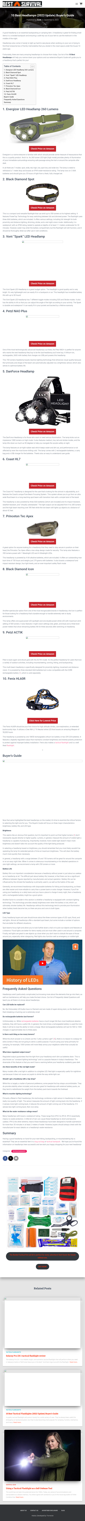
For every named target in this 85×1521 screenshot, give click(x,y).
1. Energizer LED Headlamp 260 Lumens (19, 70)
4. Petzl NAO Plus (10, 78)
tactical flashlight (62, 743)
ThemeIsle (49, 1516)
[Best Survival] (23, 4)
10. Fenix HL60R (10, 94)
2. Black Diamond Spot (12, 73)
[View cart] (81, 4)
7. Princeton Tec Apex (12, 86)
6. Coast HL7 (9, 83)
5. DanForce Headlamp (12, 81)
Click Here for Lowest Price (42, 720)
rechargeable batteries (30, 1021)
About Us (23, 1510)
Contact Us (34, 1510)
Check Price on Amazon (42, 148)
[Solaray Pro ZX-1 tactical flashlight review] (42, 1322)
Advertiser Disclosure (50, 1510)
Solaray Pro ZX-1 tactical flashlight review (26, 1355)
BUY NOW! (42, 1267)
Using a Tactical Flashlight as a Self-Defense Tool (29, 1488)
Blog (63, 1510)
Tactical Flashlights (19, 1151)
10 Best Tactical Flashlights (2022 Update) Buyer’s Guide (32, 1413)
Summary (7, 102)
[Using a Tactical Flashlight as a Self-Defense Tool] (42, 1455)
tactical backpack (53, 1142)
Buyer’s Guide (9, 97)
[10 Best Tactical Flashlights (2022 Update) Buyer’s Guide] (42, 1388)
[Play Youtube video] (42, 963)
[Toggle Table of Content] (31, 67)
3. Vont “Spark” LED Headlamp (15, 75)
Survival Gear (11, 1484)
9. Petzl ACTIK (9, 92)
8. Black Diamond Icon (12, 89)
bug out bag (39, 1142)
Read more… (74, 1362)
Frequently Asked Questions (14, 100)
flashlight (10, 745)
